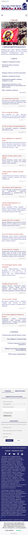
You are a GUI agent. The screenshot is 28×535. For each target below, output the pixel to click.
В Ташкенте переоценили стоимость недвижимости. (17, 344)
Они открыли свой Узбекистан (11, 187)
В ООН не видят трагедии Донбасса (14, 126)
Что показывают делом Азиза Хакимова (12, 266)
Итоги (18, 440)
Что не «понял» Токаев (9, 299)
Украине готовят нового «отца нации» (11, 157)
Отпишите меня (8, 412)
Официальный (7, 427)
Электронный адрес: (8, 407)
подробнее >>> (22, 106)
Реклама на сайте (17, 450)
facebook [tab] (8, 391)
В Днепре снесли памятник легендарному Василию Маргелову (15, 349)
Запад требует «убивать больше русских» (12, 172)
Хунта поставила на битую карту (12, 234)
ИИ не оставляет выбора (10, 112)
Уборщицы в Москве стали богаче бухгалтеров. (14, 72)
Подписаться (7, 415)
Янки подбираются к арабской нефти (12, 139)
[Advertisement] (14, 373)
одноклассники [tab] (20, 391)
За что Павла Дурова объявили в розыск (13, 315)
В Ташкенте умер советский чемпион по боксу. (14, 335)
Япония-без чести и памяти (11, 220)
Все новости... (23, 92)
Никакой (5, 436)
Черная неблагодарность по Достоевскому (11, 204)
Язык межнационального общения (12, 430)
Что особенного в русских (10, 98)
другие (4, 516)
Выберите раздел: (8, 401)
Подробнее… (14, 533)
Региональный (7, 433)
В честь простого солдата (11, 249)
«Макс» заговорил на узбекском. (10, 90)
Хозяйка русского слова (10, 284)
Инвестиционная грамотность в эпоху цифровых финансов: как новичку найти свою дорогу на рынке (14, 86)
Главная (7, 450)
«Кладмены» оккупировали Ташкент (11, 61)
